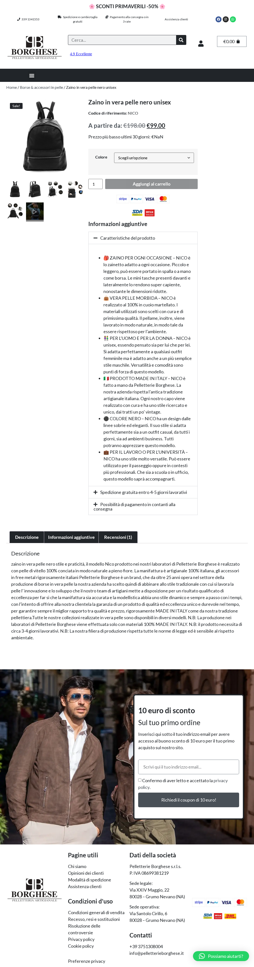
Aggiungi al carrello (151, 184)
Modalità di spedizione (89, 879)
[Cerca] (181, 40)
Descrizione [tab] (27, 537)
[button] (32, 75)
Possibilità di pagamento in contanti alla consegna (134, 507)
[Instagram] (226, 19)
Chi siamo (77, 866)
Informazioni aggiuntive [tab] (71, 537)
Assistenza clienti (176, 19)
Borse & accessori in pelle (41, 87)
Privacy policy (81, 939)
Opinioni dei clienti (86, 873)
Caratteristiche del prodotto (127, 238)
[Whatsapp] (233, 19)
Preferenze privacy (86, 961)
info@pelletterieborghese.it (156, 953)
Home (11, 87)
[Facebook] (219, 19)
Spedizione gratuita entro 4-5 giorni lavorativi (143, 492)
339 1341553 (29, 19)
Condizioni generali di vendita (96, 912)
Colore (101, 157)
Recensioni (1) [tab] (118, 537)
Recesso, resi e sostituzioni (94, 919)
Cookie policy (81, 946)
